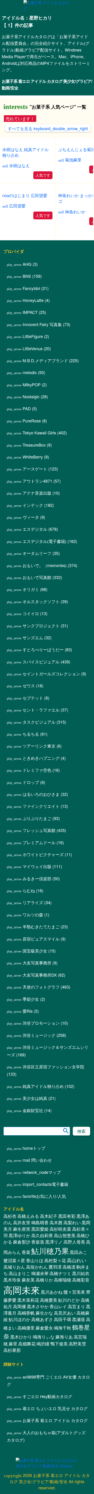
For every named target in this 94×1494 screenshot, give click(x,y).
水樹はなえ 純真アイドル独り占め (25, 152)
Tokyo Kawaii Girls (39, 433)
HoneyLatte (33, 300)
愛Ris (28, 1011)
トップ (34, 1148)
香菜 (26, 1252)
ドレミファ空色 (37, 770)
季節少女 (31, 999)
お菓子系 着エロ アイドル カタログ (55, 1420)
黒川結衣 (80, 1273)
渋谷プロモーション (41, 1023)
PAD (27, 408)
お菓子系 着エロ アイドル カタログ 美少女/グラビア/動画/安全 (47, 84)
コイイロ (31, 613)
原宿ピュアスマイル (41, 939)
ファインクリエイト (41, 806)
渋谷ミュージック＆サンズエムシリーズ (47, 1050)
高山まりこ (19, 1273)
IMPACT (30, 312)
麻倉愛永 (44, 1328)
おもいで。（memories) (45, 565)
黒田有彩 (67, 1216)
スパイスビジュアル (41, 662)
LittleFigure (33, 336)
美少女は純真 (35, 1098)
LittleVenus (32, 348)
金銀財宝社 (33, 1110)
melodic (30, 372)
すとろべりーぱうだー (43, 649)
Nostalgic (31, 396)
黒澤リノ (54, 1242)
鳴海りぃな (44, 1337)
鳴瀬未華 (40, 1273)
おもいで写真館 (37, 577)
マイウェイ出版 (37, 866)
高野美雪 (77, 1344)
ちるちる (31, 734)
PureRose (32, 421)
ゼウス (29, 685)
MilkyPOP (32, 384)
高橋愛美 (48, 1300)
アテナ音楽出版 (37, 493)
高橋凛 (69, 1267)
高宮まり (76, 1306)
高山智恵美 (65, 1235)
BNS (27, 276)
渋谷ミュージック (39, 1035)
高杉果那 (12, 1350)
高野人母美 (74, 1242)
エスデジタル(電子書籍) (44, 541)
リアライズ (33, 902)
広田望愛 (17, 206)
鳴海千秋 (62, 1328)
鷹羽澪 (55, 1267)
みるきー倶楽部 (37, 878)
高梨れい (72, 1222)
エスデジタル (35, 529)
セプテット (33, 698)
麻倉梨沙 (21, 1242)
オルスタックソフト (41, 601)
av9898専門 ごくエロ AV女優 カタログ (48, 1380)
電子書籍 (45, 1184)
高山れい (76, 1260)
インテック (33, 505)
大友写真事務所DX (40, 975)
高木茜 (56, 1222)
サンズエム (33, 637)
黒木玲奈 (12, 1280)
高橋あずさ (42, 1319)
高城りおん (14, 1267)
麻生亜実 (21, 1229)
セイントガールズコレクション (51, 674)
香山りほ (34, 1260)
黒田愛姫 (40, 1229)
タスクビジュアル (39, 722)
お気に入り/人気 (44, 1196)
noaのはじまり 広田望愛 (24, 195)
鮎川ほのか (19, 1319)
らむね (29, 890)
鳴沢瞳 (43, 1344)
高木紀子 (48, 1216)
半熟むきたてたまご (41, 926)
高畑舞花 (27, 1344)
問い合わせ (37, 1160)
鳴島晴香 (40, 1222)
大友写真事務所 (37, 963)
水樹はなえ (19, 165)
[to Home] (47, 8)
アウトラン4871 (37, 481)
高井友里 (21, 1222)
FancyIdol (31, 288)
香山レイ (58, 1306)
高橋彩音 (80, 1280)
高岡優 (19, 1306)
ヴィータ (31, 517)
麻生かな (44, 1313)
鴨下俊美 (59, 1344)
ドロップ (31, 782)
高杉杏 (9, 1216)
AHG (27, 264)
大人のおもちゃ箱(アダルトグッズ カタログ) (46, 1436)
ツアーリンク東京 (39, 746)
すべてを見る (48, 128)
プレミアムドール (39, 842)
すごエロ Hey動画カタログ (47, 1396)
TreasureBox (34, 445)
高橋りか (44, 1280)
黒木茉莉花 (28, 1300)
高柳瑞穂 (62, 1280)
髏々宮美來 (74, 1292)
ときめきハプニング (41, 758)
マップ (42, 1172)
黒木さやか (38, 1306)
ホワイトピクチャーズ (43, 854)
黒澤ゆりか (19, 1235)
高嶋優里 (26, 1328)
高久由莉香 (42, 1235)
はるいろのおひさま (41, 794)
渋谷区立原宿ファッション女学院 (53, 1067)
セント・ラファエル (41, 710)
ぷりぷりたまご (37, 818)
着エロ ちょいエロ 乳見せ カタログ (55, 1408)
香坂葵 (37, 1242)
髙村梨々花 (55, 1260)
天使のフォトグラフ (41, 987)
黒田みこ (78, 1252)
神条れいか (75, 212)
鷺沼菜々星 (14, 1260)
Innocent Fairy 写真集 (42, 324)
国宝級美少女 (35, 951)
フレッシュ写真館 (39, 830)
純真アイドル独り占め (43, 1086)
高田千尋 (62, 1319)
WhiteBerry (33, 457)
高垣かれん (37, 1267)
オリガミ (31, 589)
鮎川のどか (69, 1300)
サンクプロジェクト (41, 625)
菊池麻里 (73, 160)
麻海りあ (64, 1337)
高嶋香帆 (26, 1313)
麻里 (13, 1344)
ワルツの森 (33, 915)
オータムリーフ (37, 553)
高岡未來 (21, 1289)
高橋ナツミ (60, 1273)
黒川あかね (52, 1292)
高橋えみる (28, 1216)
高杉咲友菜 (60, 1229)
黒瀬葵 (78, 1319)
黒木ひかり (21, 1337)
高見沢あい (65, 1313)
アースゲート (35, 469)
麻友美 (28, 1280)
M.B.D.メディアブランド (45, 360)
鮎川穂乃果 (50, 1250)
